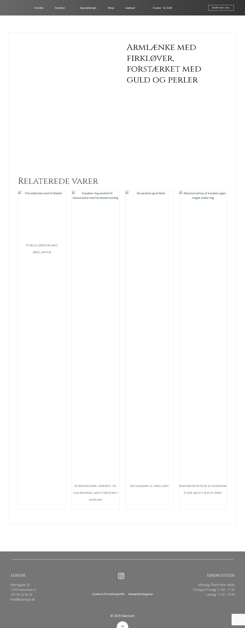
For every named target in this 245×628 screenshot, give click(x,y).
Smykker (60, 7)
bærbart (130, 7)
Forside (39, 7)
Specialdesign (88, 7)
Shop (111, 7)
